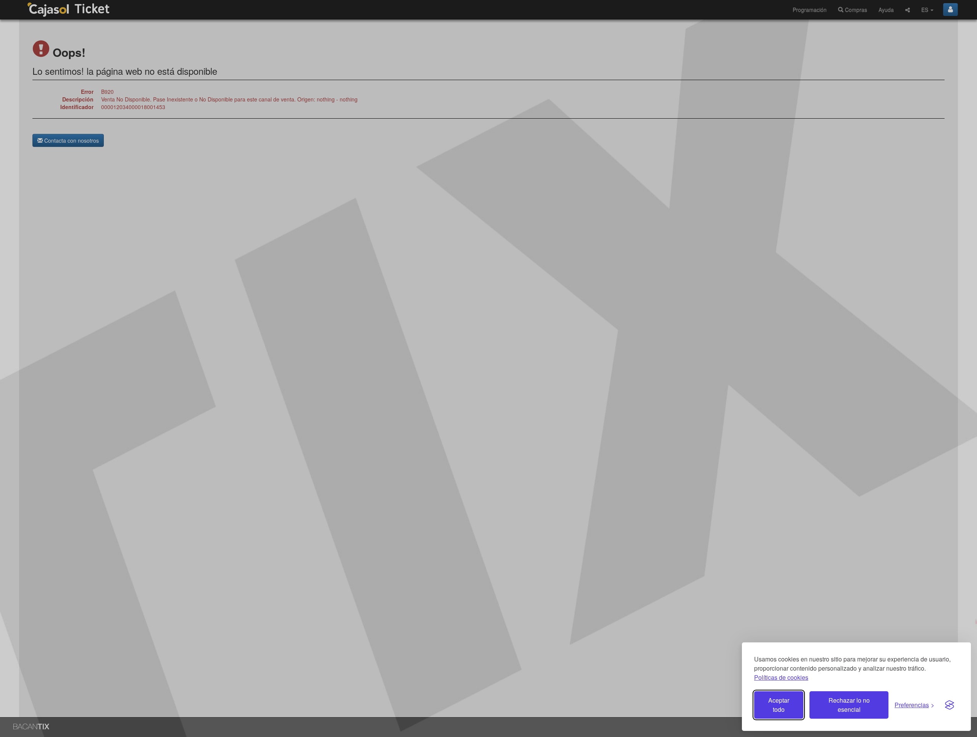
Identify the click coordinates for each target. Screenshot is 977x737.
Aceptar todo (778, 705)
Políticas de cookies (781, 677)
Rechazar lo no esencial (849, 705)
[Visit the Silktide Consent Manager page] (949, 705)
